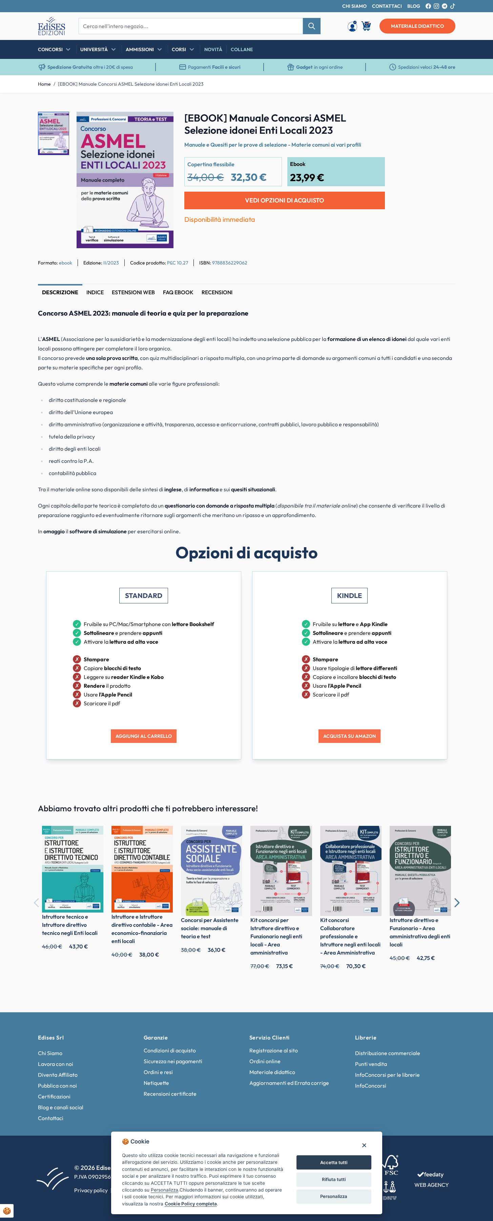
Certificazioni (54, 1096)
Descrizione (60, 292)
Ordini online (265, 1061)
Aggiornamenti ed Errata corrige (289, 1082)
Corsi (179, 49)
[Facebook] (428, 6)
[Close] (364, 1145)
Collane (242, 49)
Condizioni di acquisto (170, 1050)
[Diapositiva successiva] (457, 902)
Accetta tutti (333, 1162)
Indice (95, 292)
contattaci (387, 6)
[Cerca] (312, 26)
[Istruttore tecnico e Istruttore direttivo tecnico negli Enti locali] (72, 869)
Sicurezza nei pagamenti (173, 1061)
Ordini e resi (158, 1072)
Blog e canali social (60, 1107)
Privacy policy (91, 1190)
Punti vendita (371, 1064)
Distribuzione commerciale (387, 1053)
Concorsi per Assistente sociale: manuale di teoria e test (210, 928)
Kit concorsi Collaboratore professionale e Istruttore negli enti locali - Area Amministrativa (350, 936)
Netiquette (156, 1082)
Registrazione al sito (273, 1050)
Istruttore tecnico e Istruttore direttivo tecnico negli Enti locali (70, 924)
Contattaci (50, 1118)
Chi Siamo (50, 1053)
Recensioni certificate (170, 1093)
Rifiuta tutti (334, 1179)
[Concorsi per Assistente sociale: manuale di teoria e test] (211, 871)
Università (94, 49)
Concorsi (50, 49)
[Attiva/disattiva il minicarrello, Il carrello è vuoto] (366, 26)
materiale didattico (417, 26)
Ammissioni (140, 49)
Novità (213, 49)
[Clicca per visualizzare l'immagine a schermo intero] (125, 180)
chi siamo (354, 6)
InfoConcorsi (370, 1085)
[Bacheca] (352, 26)
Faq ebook (178, 292)
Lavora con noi (55, 1064)
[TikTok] (452, 6)
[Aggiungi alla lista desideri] (162, 122)
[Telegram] (444, 6)
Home (44, 84)
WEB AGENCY (431, 1184)
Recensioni (217, 292)
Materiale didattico (272, 1072)
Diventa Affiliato (58, 1074)
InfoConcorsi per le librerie (387, 1074)
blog (413, 6)
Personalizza (333, 1196)
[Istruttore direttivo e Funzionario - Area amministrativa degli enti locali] (420, 871)
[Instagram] (436, 6)
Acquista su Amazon (349, 736)
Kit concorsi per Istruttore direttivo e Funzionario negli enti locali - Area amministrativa (276, 936)
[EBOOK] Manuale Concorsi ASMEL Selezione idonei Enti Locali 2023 (131, 84)
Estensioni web (133, 292)
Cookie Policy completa (191, 1203)
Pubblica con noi (57, 1085)
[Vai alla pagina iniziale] (51, 26)
